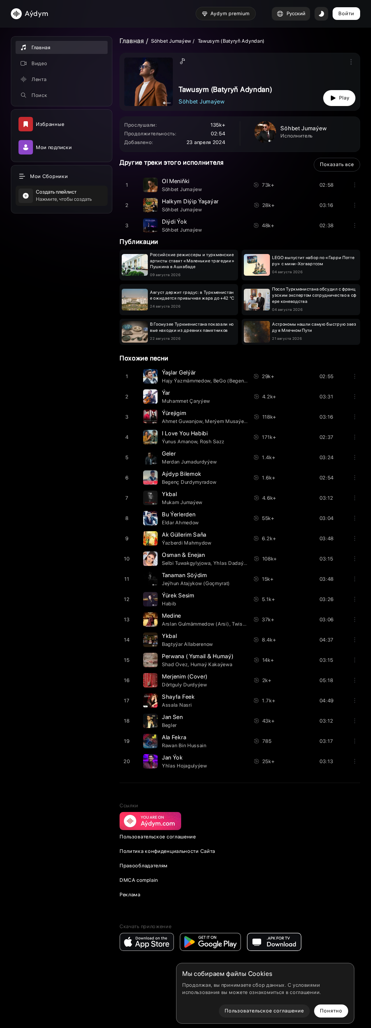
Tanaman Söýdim (184, 575)
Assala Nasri (177, 705)
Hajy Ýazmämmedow (186, 381)
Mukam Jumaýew (182, 502)
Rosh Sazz (212, 441)
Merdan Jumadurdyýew (189, 462)
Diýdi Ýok (174, 221)
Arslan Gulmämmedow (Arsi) (195, 624)
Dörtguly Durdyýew (184, 685)
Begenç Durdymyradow (189, 482)
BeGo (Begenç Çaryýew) (242, 381)
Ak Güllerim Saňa (184, 534)
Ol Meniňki (175, 181)
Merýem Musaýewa (228, 421)
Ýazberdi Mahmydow (187, 543)
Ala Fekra (174, 737)
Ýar (166, 392)
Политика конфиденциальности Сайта (167, 851)
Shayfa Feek (178, 696)
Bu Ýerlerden (178, 514)
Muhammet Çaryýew (186, 401)
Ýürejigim (174, 413)
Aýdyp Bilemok (181, 473)
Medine (171, 615)
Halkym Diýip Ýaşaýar (190, 201)
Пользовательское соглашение (158, 836)
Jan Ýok (172, 757)
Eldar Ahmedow (180, 522)
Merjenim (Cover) (185, 676)
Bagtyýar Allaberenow (187, 644)
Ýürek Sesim (178, 595)
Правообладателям (144, 865)
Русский (296, 13)
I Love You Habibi (185, 433)
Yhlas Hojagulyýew (184, 766)
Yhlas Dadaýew (231, 563)
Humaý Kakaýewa (212, 664)
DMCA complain (139, 880)
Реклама (130, 894)
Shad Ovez (175, 664)
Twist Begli (245, 624)
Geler (169, 453)
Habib (169, 603)
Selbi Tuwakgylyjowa (186, 563)
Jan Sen (172, 717)
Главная (132, 41)
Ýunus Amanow (179, 441)
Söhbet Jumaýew (171, 41)
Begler (169, 725)
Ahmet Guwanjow (182, 421)
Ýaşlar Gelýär (179, 372)
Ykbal (169, 494)
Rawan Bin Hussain (184, 745)
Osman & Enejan (183, 554)
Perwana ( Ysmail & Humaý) (198, 656)
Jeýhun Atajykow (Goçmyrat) (196, 583)
